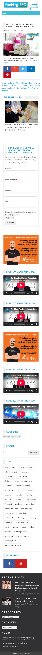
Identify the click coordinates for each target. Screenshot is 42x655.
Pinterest (8, 504)
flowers (27, 486)
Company (9, 190)
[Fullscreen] (35, 293)
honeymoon (30, 490)
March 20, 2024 (34, 594)
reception (30, 504)
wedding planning (11, 541)
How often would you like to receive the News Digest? (21, 213)
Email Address (11, 179)
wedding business (21, 532)
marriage (19, 499)
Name (8, 168)
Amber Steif (11, 130)
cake (6, 472)
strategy (20, 518)
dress (17, 481)
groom (20, 490)
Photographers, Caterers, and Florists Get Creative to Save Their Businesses (30, 85)
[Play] (6, 293)
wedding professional (13, 545)
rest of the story (11, 509)
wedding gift (9, 536)
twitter (15, 527)
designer (8, 481)
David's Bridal (22, 476)
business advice (26, 467)
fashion (18, 486)
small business (10, 513)
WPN (7, 30)
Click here (5, 646)
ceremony (25, 472)
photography (31, 499)
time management (22, 522)
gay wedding (9, 490)
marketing (8, 499)
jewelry (29, 495)
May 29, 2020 (18, 30)
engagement (27, 481)
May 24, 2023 (24, 130)
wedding (8, 532)
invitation (19, 495)
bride (6, 467)
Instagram (8, 495)
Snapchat (22, 513)
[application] (21, 285)
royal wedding (26, 509)
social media (9, 518)
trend (7, 527)
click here (23, 643)
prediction (19, 504)
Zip (7, 201)
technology (31, 518)
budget (14, 467)
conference (9, 476)
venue (23, 527)
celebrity (15, 472)
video (32, 527)
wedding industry (24, 536)
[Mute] (32, 293)
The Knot (8, 522)
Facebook (8, 486)
